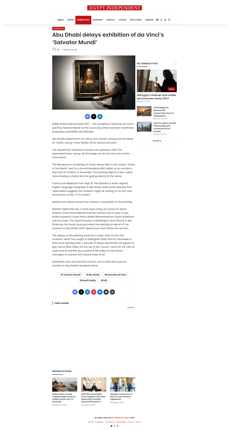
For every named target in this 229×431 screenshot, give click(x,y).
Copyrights (121, 422)
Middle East (83, 19)
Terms (138, 422)
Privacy (130, 422)
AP (58, 50)
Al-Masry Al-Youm (120, 417)
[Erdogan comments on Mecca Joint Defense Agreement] (122, 384)
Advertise (99, 422)
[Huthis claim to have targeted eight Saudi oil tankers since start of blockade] (64, 384)
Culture (122, 19)
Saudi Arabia (89, 280)
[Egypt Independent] (114, 7)
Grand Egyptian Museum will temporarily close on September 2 (163, 111)
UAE (105, 280)
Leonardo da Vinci (116, 274)
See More (157, 141)
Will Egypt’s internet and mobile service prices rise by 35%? (156, 96)
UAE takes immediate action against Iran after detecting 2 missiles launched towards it (93, 398)
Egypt (61, 19)
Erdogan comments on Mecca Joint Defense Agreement (121, 396)
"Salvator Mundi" (72, 274)
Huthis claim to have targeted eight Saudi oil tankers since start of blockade (64, 398)
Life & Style (136, 19)
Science (110, 19)
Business (98, 19)
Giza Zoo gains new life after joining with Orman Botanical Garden (164, 127)
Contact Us (109, 422)
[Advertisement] (93, 338)
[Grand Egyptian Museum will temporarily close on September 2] (144, 111)
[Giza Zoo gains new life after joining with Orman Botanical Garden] (144, 127)
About (90, 422)
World (70, 19)
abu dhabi (93, 274)
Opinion (149, 19)
